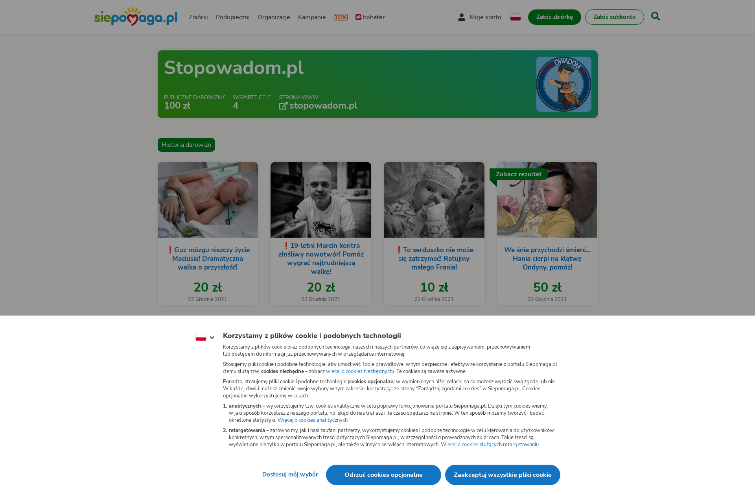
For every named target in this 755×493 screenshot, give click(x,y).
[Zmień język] (204, 337)
